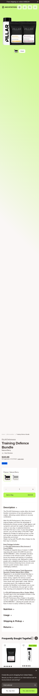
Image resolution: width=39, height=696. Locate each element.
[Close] (19, 670)
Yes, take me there (29, 691)
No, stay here (10, 691)
